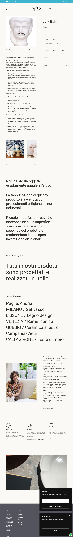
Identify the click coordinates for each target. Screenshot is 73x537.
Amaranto (57, 46)
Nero (47, 39)
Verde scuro (58, 53)
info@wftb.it (13, 441)
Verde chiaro (48, 53)
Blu (46, 57)
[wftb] (36, 9)
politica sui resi (58, 438)
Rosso (47, 50)
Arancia (54, 50)
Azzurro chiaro (49, 43)
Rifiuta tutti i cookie (55, 506)
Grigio (54, 39)
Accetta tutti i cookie (55, 501)
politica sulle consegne (39, 439)
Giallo (62, 50)
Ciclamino (48, 46)
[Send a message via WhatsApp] (70, 534)
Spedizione (45, 62)
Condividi (45, 65)
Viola (57, 43)
